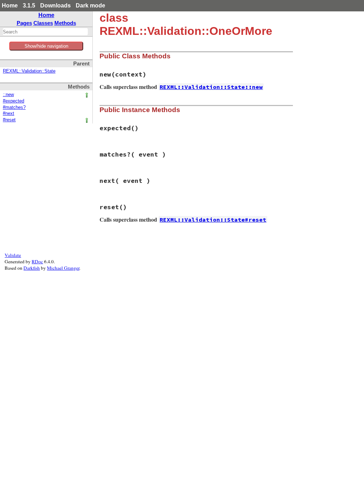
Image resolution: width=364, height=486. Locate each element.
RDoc (37, 261)
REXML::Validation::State (29, 71)
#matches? (14, 107)
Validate (13, 255)
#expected (13, 101)
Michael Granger (63, 268)
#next (8, 113)
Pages (24, 23)
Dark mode (90, 5)
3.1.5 (29, 5)
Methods (65, 23)
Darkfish (31, 268)
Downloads (55, 5)
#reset (9, 119)
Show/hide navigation (46, 46)
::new (8, 94)
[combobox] (45, 31)
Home (10, 5)
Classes (43, 23)
